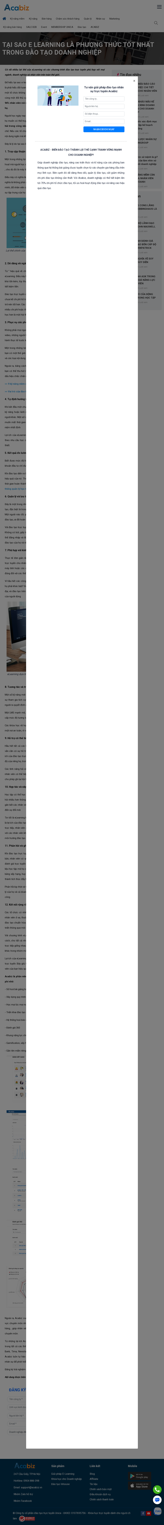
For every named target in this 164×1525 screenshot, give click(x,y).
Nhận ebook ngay (104, 129)
